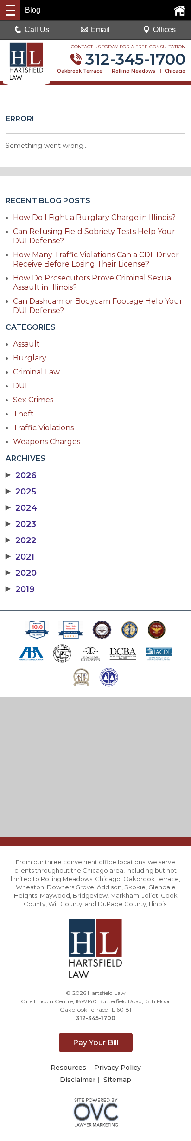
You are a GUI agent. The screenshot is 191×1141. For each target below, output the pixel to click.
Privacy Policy (117, 1067)
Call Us (37, 29)
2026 (21, 475)
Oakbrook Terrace (79, 71)
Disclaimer (78, 1079)
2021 (20, 556)
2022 (21, 540)
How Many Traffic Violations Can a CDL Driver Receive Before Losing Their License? (96, 259)
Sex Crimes (33, 399)
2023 (21, 524)
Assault (26, 344)
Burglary (29, 358)
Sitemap (117, 1079)
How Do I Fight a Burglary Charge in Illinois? (94, 217)
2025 (21, 491)
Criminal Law (36, 371)
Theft (23, 413)
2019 (20, 589)
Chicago (175, 71)
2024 (21, 508)
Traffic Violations (43, 427)
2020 (21, 573)
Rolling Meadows (133, 71)
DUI (20, 385)
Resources (68, 1067)
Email (100, 29)
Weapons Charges (46, 441)
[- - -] (10, 10)
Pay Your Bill (96, 1042)
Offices (164, 29)
